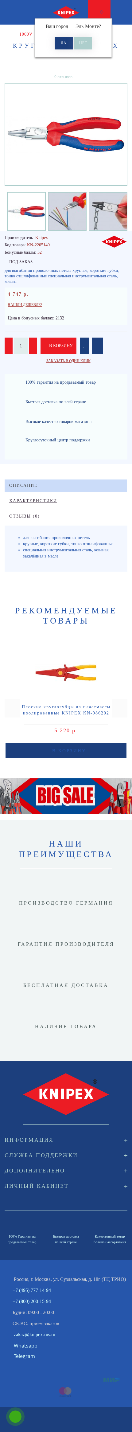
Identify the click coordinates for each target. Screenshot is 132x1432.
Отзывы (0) (24, 516)
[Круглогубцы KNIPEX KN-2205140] (66, 134)
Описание (23, 485)
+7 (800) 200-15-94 (32, 1301)
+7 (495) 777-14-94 (32, 1290)
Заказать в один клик (68, 361)
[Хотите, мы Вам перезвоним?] (15, 1416)
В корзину (60, 345)
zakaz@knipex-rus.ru (34, 1334)
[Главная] (7, 34)
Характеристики (33, 501)
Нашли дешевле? (25, 305)
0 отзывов (63, 76)
